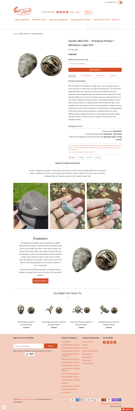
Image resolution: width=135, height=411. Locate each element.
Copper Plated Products (90, 351)
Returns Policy (87, 354)
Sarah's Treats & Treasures (27, 399)
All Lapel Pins (66, 342)
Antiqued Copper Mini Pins (70, 365)
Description (72, 75)
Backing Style (101, 75)
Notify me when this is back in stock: (78, 59)
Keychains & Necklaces (58, 20)
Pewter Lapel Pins (22, 20)
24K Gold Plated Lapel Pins (70, 345)
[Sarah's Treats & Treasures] (23, 11)
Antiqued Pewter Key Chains (71, 380)
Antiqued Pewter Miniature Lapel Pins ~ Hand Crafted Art (90, 145)
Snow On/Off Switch (111, 2)
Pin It (90, 157)
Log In (72, 12)
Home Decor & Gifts (101, 20)
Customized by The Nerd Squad (111, 404)
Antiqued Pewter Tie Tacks (70, 362)
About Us (115, 20)
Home (15, 34)
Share (81, 157)
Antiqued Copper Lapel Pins (71, 348)
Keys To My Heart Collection (71, 386)
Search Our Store (87, 342)
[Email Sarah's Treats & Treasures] (67, 12)
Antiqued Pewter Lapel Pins (71, 351)
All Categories (66, 392)
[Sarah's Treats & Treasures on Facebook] (57, 12)
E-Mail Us (128, 409)
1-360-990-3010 (47, 12)
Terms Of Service (87, 363)
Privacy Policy (86, 360)
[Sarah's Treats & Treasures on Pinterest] (61, 12)
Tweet (73, 157)
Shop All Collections (40, 281)
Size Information (86, 75)
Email (98, 157)
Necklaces (65, 383)
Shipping (112, 75)
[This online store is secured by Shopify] (29, 356)
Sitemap (85, 345)
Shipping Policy (87, 357)
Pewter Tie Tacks (39, 20)
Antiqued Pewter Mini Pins (70, 359)
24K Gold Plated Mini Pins (70, 374)
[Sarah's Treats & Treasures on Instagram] (64, 12)
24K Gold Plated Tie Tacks (70, 377)
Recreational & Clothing (80, 20)
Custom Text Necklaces (69, 389)
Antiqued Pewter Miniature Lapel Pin (84, 152)
